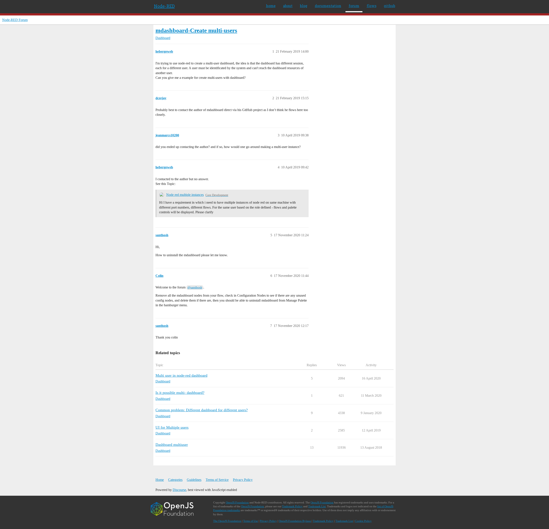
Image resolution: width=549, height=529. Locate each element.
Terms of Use (250, 521)
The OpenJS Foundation (227, 521)
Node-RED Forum (15, 20)
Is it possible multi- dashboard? (179, 392)
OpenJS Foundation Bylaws (295, 521)
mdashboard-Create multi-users (196, 30)
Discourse (179, 490)
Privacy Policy (243, 480)
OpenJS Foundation (237, 502)
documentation (328, 5)
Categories (175, 480)
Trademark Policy (292, 506)
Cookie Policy (363, 521)
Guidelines (194, 480)
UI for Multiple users (172, 427)
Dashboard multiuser (171, 444)
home (271, 5)
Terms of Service (217, 480)
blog (303, 5)
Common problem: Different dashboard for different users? (201, 410)
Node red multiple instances (185, 195)
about (288, 5)
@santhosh (194, 287)
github (389, 5)
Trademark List (317, 506)
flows (371, 5)
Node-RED (164, 6)
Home (159, 480)
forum (354, 5)
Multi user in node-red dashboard (181, 375)
